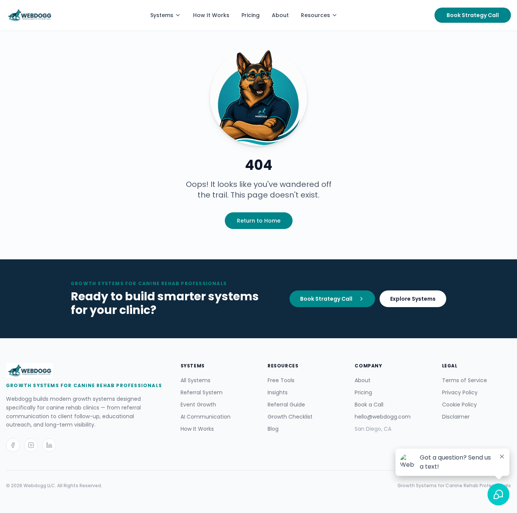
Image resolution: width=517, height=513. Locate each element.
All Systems (195, 380)
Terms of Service (464, 380)
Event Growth (198, 404)
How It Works (211, 15)
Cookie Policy (459, 404)
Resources (315, 15)
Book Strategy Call (473, 15)
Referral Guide (286, 404)
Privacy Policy (460, 392)
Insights (278, 392)
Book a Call (369, 404)
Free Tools (281, 380)
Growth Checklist (290, 416)
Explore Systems (413, 299)
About (280, 15)
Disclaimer (456, 416)
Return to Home (258, 220)
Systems (161, 15)
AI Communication (205, 416)
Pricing (250, 15)
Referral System (202, 392)
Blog (273, 429)
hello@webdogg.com (383, 416)
